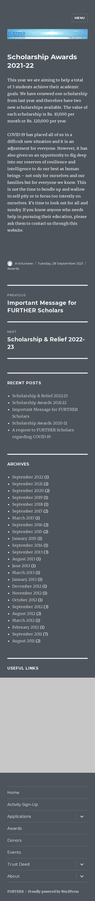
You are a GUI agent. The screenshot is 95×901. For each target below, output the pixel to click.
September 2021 (27, 483)
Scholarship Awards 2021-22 (39, 402)
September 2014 (27, 545)
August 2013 (23, 558)
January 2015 (24, 538)
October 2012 (24, 599)
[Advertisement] (47, 725)
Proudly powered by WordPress (53, 892)
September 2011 (27, 634)
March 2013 (23, 572)
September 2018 (27, 504)
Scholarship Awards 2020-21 (39, 423)
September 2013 (27, 552)
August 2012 (23, 613)
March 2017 (23, 517)
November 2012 (27, 593)
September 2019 (27, 497)
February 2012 (25, 627)
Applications (19, 816)
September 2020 (28, 490)
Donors (14, 840)
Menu (80, 18)
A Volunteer (24, 263)
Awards (13, 268)
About (13, 876)
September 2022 (27, 477)
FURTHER (15, 892)
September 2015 (27, 531)
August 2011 (23, 640)
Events (14, 852)
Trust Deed (18, 864)
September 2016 (27, 524)
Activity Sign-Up (22, 804)
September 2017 (27, 511)
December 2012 (26, 586)
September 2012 (27, 606)
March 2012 (23, 620)
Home (13, 792)
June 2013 (21, 565)
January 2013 (24, 579)
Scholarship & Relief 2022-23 (40, 395)
